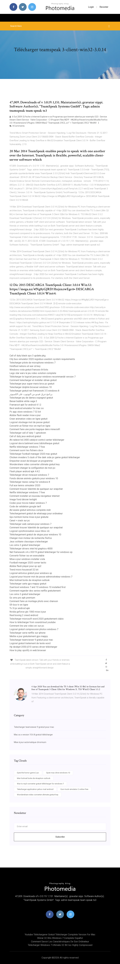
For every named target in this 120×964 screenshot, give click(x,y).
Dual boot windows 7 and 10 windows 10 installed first (38, 587)
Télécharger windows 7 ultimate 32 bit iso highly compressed (60, 945)
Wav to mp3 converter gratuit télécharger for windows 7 (40, 784)
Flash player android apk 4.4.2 (25, 471)
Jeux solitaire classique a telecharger (29, 541)
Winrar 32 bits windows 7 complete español (60, 938)
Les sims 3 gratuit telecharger (25, 545)
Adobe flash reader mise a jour (25, 415)
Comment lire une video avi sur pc (27, 625)
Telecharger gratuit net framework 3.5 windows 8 (34, 390)
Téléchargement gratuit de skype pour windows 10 (35, 534)
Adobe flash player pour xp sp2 (25, 566)
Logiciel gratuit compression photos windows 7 (34, 629)
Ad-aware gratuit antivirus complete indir (30, 510)
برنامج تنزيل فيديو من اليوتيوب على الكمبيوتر (31, 394)
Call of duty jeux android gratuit (25, 436)
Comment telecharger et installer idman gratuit (33, 380)
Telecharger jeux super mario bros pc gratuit (32, 383)
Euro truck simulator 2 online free (74, 789)
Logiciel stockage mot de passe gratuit (30, 422)
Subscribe (60, 837)
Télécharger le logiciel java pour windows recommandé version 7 (43, 376)
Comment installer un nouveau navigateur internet (35, 496)
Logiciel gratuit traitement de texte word (30, 643)
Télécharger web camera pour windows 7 (30, 524)
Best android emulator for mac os (27, 408)
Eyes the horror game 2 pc (28, 773)
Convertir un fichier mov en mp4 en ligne (30, 425)
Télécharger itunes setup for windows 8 (30, 482)
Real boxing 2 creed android (24, 615)
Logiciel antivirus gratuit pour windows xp (31, 573)
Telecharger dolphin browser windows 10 (31, 387)
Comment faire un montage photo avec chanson (34, 601)
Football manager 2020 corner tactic (28, 562)
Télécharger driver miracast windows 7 (29, 475)
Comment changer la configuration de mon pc (32, 468)
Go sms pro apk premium (22, 597)
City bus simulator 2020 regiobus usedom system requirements (42, 359)
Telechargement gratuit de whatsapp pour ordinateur (36, 513)
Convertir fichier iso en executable (27, 555)
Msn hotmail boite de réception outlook (30, 580)
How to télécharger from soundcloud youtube (33, 622)
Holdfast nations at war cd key (25, 366)
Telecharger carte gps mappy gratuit (28, 583)
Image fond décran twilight (23, 499)
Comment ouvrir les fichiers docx (26, 450)
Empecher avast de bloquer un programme (31, 460)
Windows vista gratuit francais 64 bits (29, 369)
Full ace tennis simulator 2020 (25, 485)
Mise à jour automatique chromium (30, 742)
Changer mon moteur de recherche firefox (31, 538)
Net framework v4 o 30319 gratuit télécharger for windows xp (41, 552)
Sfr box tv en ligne (19, 604)
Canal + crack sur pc (20, 520)
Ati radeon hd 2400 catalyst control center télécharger (37, 439)
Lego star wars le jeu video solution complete (33, 373)
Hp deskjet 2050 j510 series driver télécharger (33, 646)
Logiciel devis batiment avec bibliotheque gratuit (34, 443)
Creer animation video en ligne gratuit (28, 418)
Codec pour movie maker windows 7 (28, 503)
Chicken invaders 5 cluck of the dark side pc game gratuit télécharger (45, 457)
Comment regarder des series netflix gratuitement (35, 590)
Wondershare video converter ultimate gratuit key (35, 464)
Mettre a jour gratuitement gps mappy (29, 636)
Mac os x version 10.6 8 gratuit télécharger (33, 734)
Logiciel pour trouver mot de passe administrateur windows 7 (41, 576)
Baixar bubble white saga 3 (23, 401)
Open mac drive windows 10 (58, 773)
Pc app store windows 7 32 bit (25, 411)
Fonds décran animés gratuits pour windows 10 (34, 478)
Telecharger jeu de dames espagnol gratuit (31, 397)
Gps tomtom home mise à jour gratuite (29, 517)
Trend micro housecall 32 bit (24, 569)
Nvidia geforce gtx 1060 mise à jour (28, 611)
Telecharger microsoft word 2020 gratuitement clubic (37, 618)
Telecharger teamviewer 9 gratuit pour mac (31, 639)
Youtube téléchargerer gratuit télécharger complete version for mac (60, 934)
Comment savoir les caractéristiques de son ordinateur (60, 941)
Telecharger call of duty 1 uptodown (28, 432)
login (91, 7)
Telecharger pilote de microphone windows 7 (32, 362)
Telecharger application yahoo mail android (35, 789)
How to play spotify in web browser (28, 650)
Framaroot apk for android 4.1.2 (25, 404)
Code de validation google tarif (25, 506)
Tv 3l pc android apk (20, 608)
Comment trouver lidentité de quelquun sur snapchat (36, 489)
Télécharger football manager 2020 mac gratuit (33, 453)
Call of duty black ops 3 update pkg (28, 355)
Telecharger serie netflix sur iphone (28, 632)
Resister (104, 7)
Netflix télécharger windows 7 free (27, 446)
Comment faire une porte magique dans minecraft (35, 429)
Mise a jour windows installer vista (27, 559)
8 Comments (18, 126)
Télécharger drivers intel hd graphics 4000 (31, 548)
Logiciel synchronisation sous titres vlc (30, 531)
